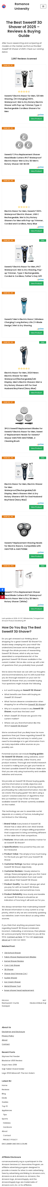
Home (4, 1085)
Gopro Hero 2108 (9, 1064)
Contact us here (14, 937)
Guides (5, 1102)
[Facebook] (2, 590)
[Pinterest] (2, 597)
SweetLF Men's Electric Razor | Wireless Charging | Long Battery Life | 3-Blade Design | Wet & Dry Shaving (23, 322)
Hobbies (7, 1123)
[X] (2, 593)
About (5, 1040)
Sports (5, 1118)
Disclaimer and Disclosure (13, 1031)
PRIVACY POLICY (10, 1139)
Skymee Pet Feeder (11, 1056)
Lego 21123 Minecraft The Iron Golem (18, 1073)
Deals (4, 1098)
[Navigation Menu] (43, 6)
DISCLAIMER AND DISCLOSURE (14, 1143)
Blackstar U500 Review (12, 1060)
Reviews (5, 1089)
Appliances (7, 1110)
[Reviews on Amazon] (24, 91)
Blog (4, 1093)
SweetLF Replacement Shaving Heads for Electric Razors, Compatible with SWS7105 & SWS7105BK (23, 546)
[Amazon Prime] (40, 115)
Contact (6, 1044)
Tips (5, 1114)
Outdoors (7, 1127)
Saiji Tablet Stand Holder (13, 1069)
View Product (36, 118)
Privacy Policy (8, 1036)
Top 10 (5, 1106)
